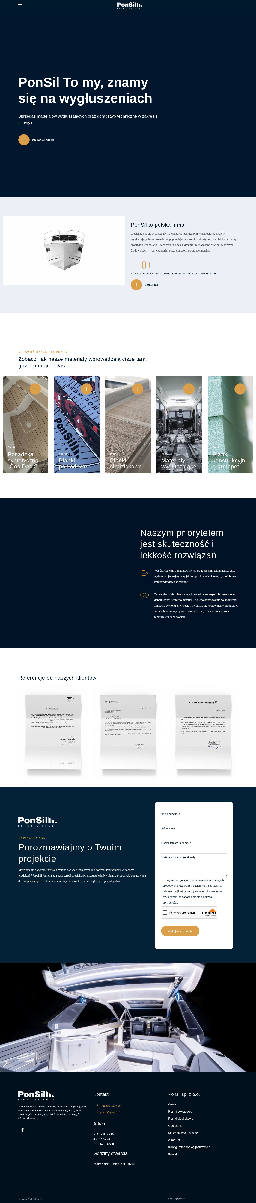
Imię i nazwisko (170, 814)
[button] (36, 139)
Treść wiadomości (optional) (178, 857)
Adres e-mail (168, 828)
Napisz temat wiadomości (176, 842)
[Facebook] (22, 1130)
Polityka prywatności (177, 1198)
